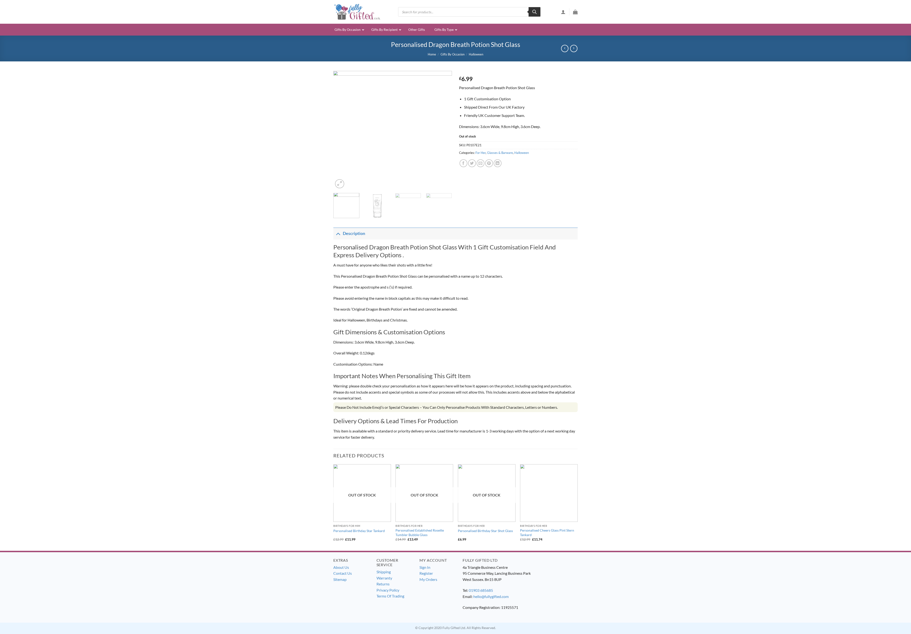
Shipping (383, 572)
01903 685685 (481, 590)
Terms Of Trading (390, 596)
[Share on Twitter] (472, 163)
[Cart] (575, 12)
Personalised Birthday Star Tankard (359, 531)
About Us (341, 567)
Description (354, 233)
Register (426, 573)
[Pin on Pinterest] (489, 163)
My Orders (428, 579)
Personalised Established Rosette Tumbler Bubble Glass (419, 532)
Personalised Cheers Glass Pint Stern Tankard (547, 532)
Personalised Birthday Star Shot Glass (485, 531)
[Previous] (341, 130)
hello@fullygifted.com (491, 596)
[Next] (443, 130)
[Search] (534, 12)
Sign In (424, 567)
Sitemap (340, 579)
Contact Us (342, 573)
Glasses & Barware (500, 153)
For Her (480, 153)
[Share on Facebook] (463, 163)
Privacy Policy (387, 590)
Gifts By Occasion (453, 54)
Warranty (384, 578)
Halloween (476, 54)
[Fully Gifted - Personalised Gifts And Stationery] (357, 12)
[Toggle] (338, 233)
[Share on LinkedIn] (498, 163)
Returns (383, 584)
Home (432, 54)
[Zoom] (339, 183)
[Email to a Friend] (480, 163)
